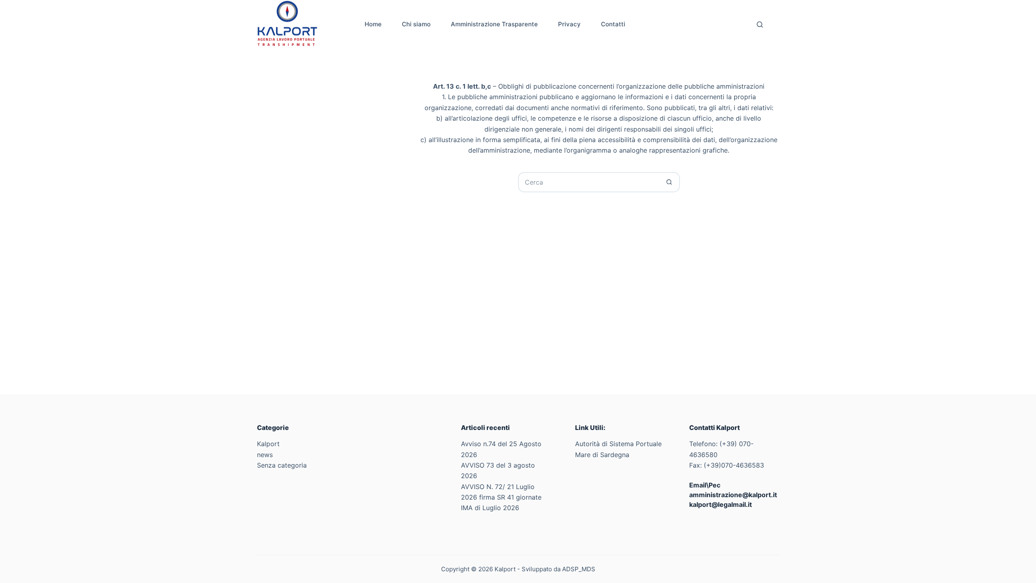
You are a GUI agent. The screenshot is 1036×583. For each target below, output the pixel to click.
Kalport (268, 444)
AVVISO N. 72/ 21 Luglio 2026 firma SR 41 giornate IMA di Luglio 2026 (501, 497)
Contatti (613, 24)
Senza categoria (282, 465)
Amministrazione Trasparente (494, 24)
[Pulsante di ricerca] (670, 182)
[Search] (760, 24)
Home (373, 24)
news (265, 455)
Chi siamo (416, 24)
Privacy (569, 24)
